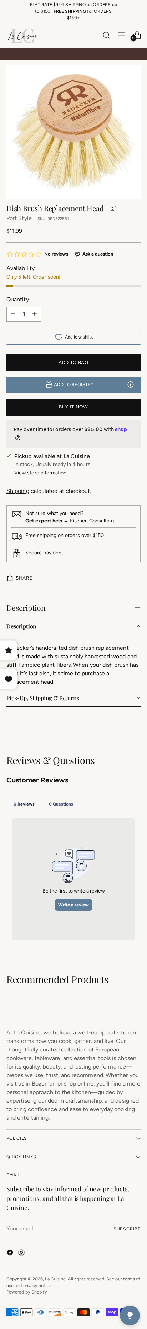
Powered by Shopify (26, 1292)
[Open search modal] (106, 35)
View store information (40, 473)
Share (24, 578)
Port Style (19, 218)
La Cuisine (55, 1278)
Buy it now (73, 407)
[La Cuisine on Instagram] (22, 1253)
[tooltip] (131, 384)
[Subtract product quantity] (13, 314)
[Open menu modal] (121, 35)
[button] (73, 626)
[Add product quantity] (34, 314)
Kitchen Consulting (91, 521)
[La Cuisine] (22, 35)
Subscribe (127, 1228)
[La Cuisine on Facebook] (10, 1253)
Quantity (17, 299)
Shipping (17, 491)
